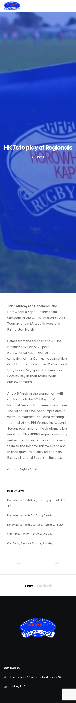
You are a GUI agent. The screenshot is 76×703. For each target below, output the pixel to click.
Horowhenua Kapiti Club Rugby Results (29, 515)
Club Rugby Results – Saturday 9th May (29, 534)
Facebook (44, 586)
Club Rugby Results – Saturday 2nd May (30, 543)
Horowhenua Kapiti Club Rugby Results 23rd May (35, 524)
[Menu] (70, 6)
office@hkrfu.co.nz (22, 686)
